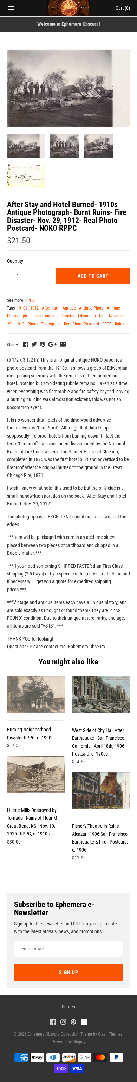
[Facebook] (53, 1022)
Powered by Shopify (68, 1041)
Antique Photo (91, 308)
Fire (102, 315)
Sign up (68, 972)
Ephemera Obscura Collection (52, 1034)
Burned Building (44, 315)
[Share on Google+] (52, 344)
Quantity (15, 261)
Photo (32, 324)
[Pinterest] (73, 1022)
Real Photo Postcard (81, 324)
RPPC (30, 300)
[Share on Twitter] (34, 344)
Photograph (51, 324)
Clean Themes (110, 1034)
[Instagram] (63, 1022)
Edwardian (87, 315)
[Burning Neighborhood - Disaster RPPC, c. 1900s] (36, 694)
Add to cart (93, 276)
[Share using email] (62, 344)
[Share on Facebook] (25, 344)
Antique (69, 308)
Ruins (119, 324)
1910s (22, 308)
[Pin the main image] (42, 344)
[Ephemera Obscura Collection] (69, 8)
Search (68, 1007)
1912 (34, 308)
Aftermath (50, 308)
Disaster (68, 315)
